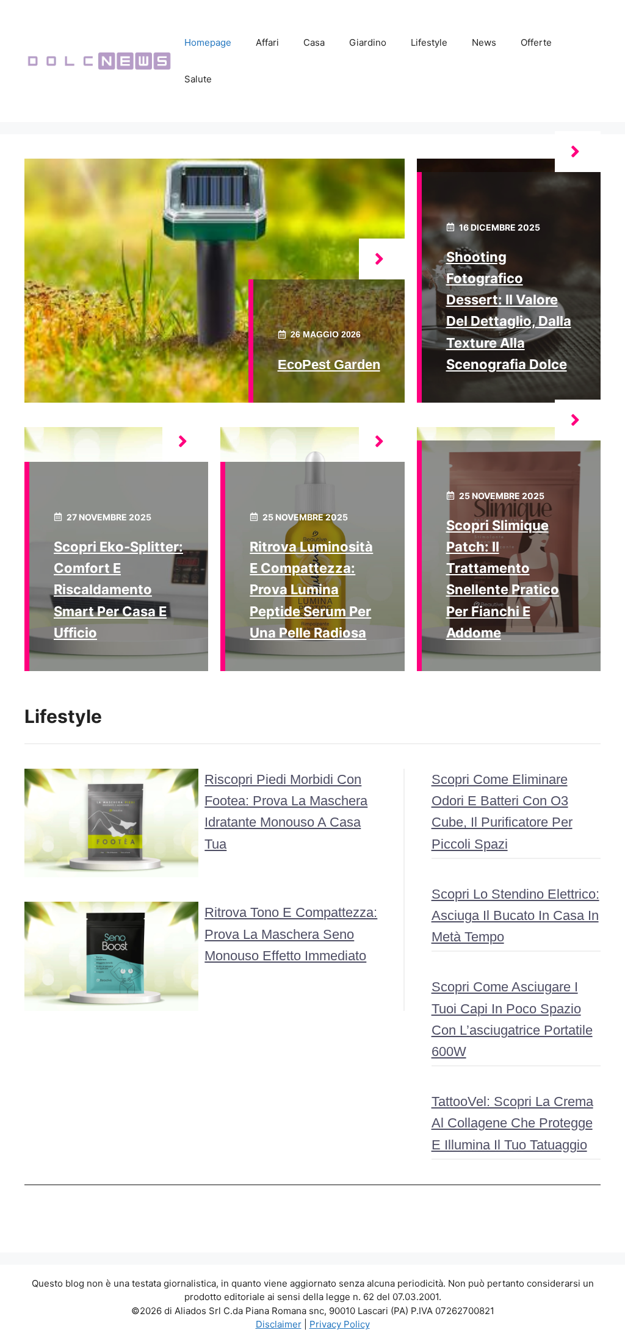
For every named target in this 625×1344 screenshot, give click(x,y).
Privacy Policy (339, 1324)
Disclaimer (279, 1324)
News (484, 42)
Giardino (367, 42)
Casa (314, 42)
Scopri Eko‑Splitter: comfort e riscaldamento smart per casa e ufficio (118, 590)
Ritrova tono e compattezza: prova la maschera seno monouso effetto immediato (290, 934)
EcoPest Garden (329, 364)
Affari (267, 42)
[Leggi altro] (382, 259)
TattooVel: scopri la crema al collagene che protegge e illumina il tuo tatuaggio (512, 1123)
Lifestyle (429, 42)
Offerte (536, 42)
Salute (198, 79)
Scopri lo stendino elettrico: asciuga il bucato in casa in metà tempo (515, 915)
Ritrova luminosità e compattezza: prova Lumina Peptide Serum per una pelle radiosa (311, 590)
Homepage (207, 42)
